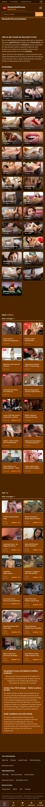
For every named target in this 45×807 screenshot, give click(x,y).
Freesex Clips (24, 681)
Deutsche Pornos (8, 765)
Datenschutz (6, 789)
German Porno (22, 679)
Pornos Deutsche (23, 676)
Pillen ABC (5, 775)
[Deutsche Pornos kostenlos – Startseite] (14, 8)
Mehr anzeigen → (8, 319)
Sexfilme (4, 2)
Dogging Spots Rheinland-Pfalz (25, 700)
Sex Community (16, 775)
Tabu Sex (5, 760)
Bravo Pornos (10, 676)
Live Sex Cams (29, 775)
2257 (21, 789)
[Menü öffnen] (40, 7)
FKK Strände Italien (20, 695)
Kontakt (27, 789)
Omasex (13, 760)
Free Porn (23, 683)
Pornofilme (14, 2)
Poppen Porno (13, 681)
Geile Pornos (34, 679)
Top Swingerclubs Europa (12, 709)
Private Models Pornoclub (27, 726)
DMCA (15, 789)
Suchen (39, 14)
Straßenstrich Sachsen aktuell (31, 704)
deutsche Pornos (26, 2)
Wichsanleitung (35, 760)
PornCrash (32, 683)
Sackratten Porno (22, 780)
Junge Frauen (22, 760)
